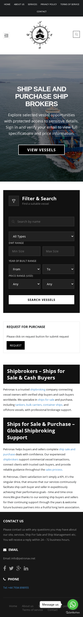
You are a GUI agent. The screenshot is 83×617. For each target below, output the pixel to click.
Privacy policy (49, 4)
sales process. (54, 469)
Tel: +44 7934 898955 (16, 587)
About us (19, 4)
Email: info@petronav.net (19, 558)
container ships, (53, 405)
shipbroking (37, 389)
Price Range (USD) (21, 276)
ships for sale (46, 400)
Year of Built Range (22, 261)
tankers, (20, 405)
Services (32, 4)
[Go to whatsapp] (72, 604)
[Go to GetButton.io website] (73, 612)
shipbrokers (10, 459)
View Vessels (41, 149)
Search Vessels (41, 300)
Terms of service (69, 4)
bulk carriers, (34, 405)
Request (15, 345)
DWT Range (16, 243)
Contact (42, 11)
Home (7, 4)
